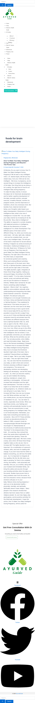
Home (8, 58)
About (9, 69)
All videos (9, 67)
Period (8, 86)
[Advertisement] (17, 110)
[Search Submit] (2, 5)
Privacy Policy (11, 73)
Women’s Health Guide (10, 63)
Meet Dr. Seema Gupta (10, 79)
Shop (8, 60)
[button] (34, 1)
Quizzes (9, 75)
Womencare (10, 82)
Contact (10, 71)
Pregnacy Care (10, 84)
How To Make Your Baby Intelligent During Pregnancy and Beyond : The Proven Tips (16, 162)
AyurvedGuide (19, 693)
